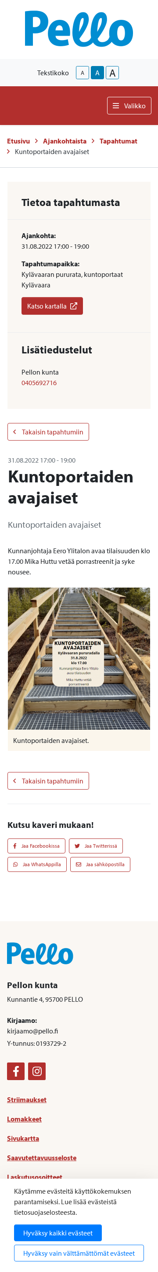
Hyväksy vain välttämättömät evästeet (79, 1253)
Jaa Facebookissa (40, 845)
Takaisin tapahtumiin (52, 431)
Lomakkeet (24, 1118)
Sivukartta (23, 1138)
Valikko (135, 105)
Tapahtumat (118, 140)
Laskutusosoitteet (34, 1177)
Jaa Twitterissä (100, 845)
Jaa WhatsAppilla (41, 864)
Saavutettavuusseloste (41, 1157)
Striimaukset (27, 1099)
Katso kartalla (47, 305)
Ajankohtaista (64, 140)
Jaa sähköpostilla (105, 864)
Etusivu (18, 140)
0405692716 (39, 382)
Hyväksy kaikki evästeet (58, 1232)
